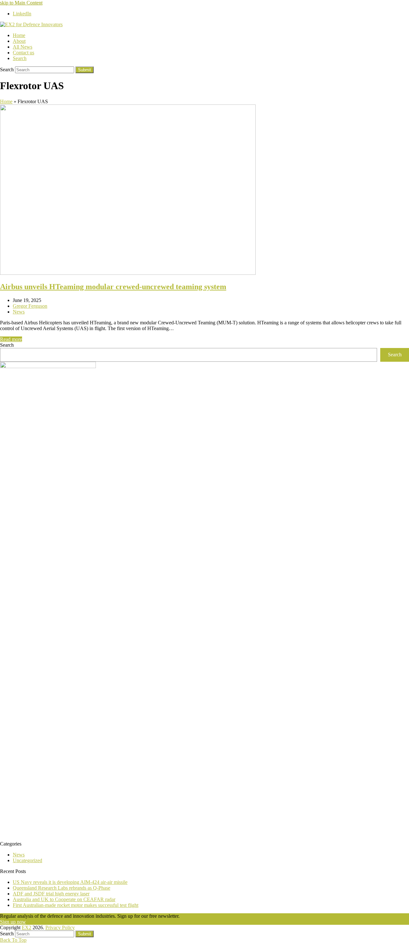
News (19, 311)
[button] (20, 58)
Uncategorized (27, 860)
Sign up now (13, 921)
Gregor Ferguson (30, 306)
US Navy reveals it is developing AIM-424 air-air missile (70, 882)
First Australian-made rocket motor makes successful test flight (75, 905)
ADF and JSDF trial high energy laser (51, 893)
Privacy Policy (60, 927)
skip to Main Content (21, 2)
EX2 (26, 927)
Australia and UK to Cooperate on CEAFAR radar (64, 899)
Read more (11, 339)
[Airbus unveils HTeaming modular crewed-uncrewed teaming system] (128, 273)
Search (7, 345)
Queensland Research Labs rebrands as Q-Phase (61, 888)
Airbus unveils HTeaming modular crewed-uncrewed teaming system (113, 286)
